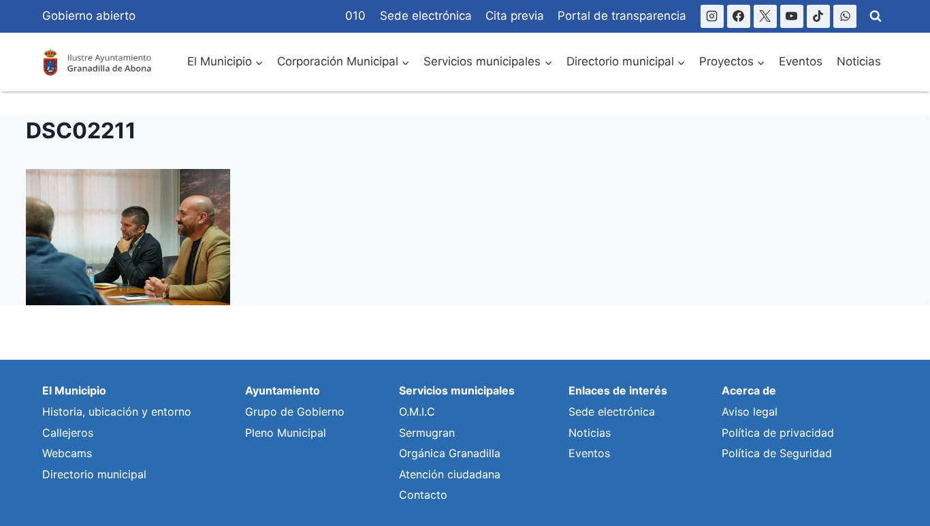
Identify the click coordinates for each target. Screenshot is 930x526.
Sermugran (427, 432)
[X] (765, 16)
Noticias (859, 61)
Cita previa (514, 15)
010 (355, 15)
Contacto (423, 494)
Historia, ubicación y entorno (116, 411)
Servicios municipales (457, 390)
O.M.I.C (417, 411)
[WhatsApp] (844, 16)
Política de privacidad (778, 432)
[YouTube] (791, 16)
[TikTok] (818, 16)
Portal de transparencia (622, 15)
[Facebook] (738, 16)
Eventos (800, 61)
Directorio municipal (94, 474)
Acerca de (749, 390)
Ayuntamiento (282, 390)
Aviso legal (749, 411)
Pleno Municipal (285, 432)
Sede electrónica (426, 15)
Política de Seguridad (777, 453)
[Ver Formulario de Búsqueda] (875, 16)
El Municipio (74, 390)
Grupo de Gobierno (294, 411)
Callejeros (67, 432)
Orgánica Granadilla (449, 453)
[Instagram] (712, 16)
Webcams (67, 453)
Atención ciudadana (449, 474)
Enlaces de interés (617, 390)
